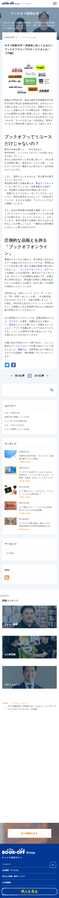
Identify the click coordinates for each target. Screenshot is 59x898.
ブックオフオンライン (31, 270)
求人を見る (29, 891)
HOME (5, 703)
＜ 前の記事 (17, 375)
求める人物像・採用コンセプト (14, 876)
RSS (7, 577)
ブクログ (13, 321)
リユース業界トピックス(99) (17, 429)
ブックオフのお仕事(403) (15, 420)
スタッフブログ (20, 703)
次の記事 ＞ (41, 375)
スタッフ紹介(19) (12, 412)
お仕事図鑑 (6, 882)
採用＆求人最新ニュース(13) (17, 416)
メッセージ (6, 864)
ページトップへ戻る (53, 865)
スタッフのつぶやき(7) (14, 425)
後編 (20, 349)
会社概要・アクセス (9, 870)
